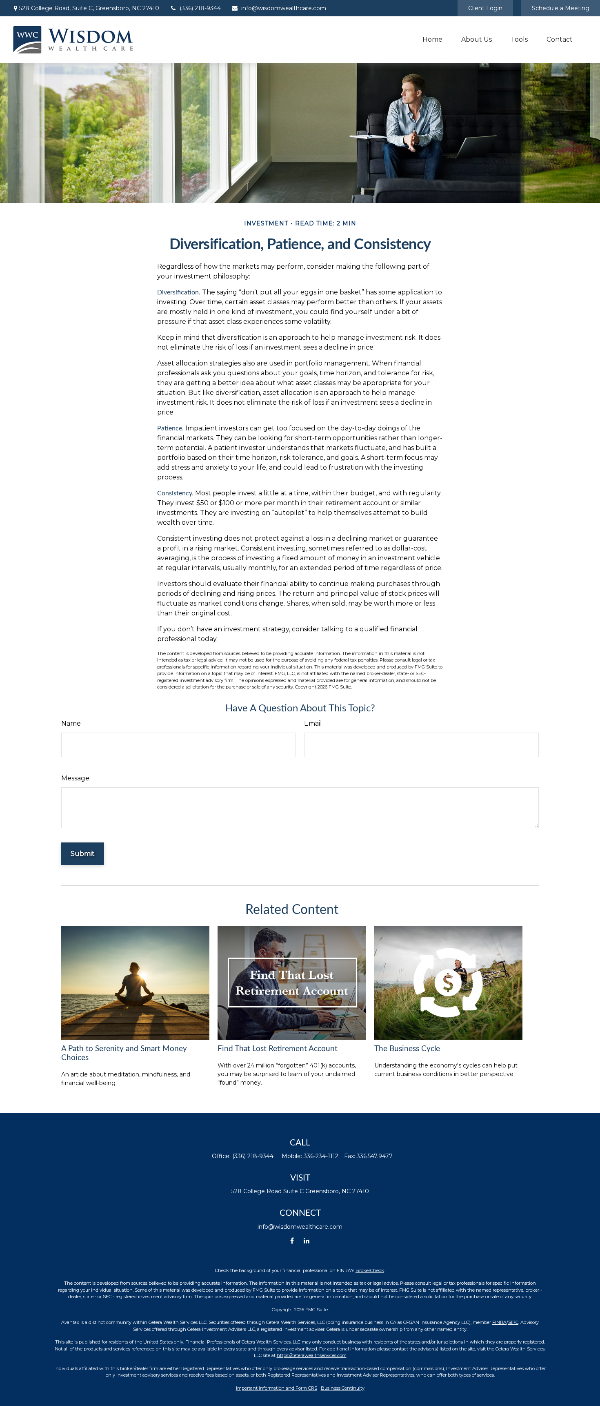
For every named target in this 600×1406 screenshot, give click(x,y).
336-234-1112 (321, 1156)
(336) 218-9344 (200, 8)
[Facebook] (292, 1240)
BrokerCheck (370, 1270)
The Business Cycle (407, 1049)
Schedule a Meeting (560, 8)
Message (75, 778)
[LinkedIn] (306, 1240)
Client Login (485, 8)
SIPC (513, 1322)
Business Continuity (342, 1388)
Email (313, 723)
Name (71, 723)
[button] (432, 39)
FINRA (499, 1322)
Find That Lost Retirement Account (278, 1049)
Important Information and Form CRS (276, 1388)
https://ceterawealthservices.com (312, 1355)
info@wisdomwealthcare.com (283, 8)
